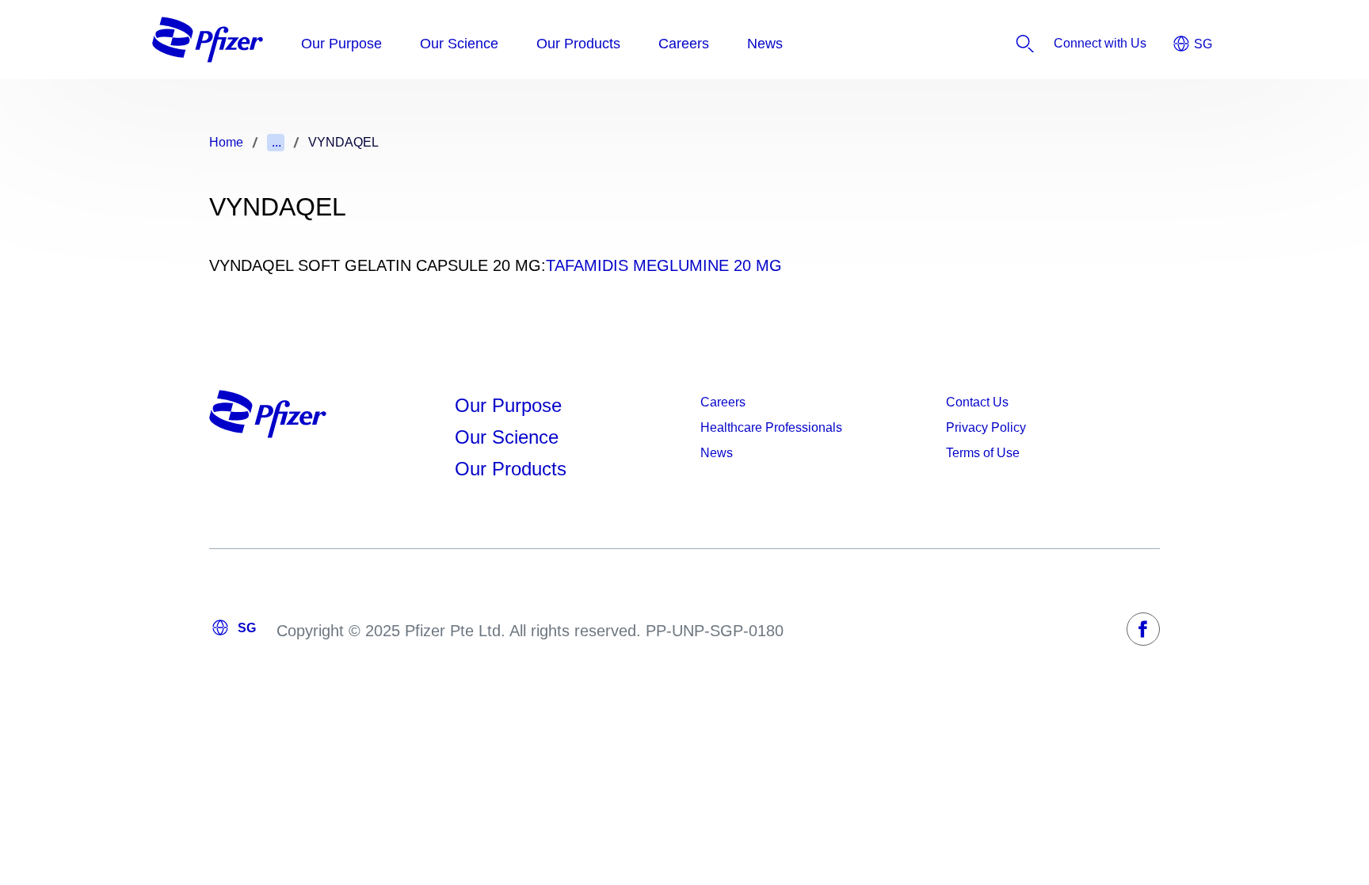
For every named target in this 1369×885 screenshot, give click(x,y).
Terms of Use (983, 453)
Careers (723, 402)
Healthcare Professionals (771, 427)
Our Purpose (508, 405)
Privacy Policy (986, 427)
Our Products (510, 468)
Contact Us (977, 402)
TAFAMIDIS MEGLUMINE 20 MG (664, 265)
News (716, 453)
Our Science (507, 437)
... (276, 142)
